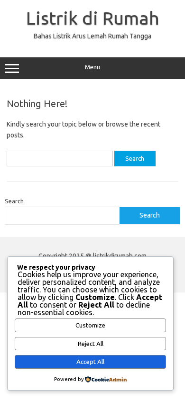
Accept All (90, 361)
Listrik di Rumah (92, 18)
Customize (90, 325)
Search (14, 201)
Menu (92, 67)
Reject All (90, 343)
